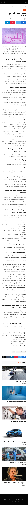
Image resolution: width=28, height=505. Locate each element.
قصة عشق (17, 499)
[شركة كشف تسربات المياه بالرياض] (14, 413)
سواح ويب (5, 499)
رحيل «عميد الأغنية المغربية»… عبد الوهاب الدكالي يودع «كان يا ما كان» (14, 483)
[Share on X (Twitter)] (18, 22)
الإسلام (21, 351)
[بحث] (2, 2)
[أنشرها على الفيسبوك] (23, 22)
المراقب (10, 501)
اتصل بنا (21, 499)
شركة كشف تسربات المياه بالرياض (18, 421)
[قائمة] (26, 2)
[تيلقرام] (7, 22)
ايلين (17, 351)
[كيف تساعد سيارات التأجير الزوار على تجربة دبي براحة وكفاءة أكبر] (14, 432)
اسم (25, 351)
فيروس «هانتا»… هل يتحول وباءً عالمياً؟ (17, 462)
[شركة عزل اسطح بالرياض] (14, 373)
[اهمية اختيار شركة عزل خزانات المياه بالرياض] (14, 393)
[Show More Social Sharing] (3, 22)
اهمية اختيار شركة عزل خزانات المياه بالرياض (16, 401)
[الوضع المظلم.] (4, 2)
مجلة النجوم (15, 501)
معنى (14, 351)
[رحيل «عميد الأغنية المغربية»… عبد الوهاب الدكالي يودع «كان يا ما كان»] (14, 474)
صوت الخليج (10, 499)
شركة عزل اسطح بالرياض (20, 381)
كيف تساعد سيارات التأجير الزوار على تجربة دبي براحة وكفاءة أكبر (14, 441)
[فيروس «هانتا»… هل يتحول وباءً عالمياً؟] (14, 454)
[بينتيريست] (12, 22)
